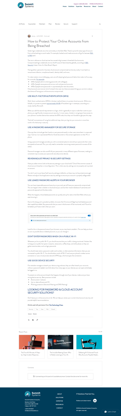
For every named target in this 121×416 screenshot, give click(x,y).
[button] (100, 24)
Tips (37, 309)
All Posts (22, 24)
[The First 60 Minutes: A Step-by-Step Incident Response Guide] (32, 342)
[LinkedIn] (95, 400)
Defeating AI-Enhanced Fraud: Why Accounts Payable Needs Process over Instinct (88, 353)
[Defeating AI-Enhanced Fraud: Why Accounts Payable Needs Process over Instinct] (89, 342)
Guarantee (32, 24)
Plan (50, 24)
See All (100, 331)
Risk (47, 309)
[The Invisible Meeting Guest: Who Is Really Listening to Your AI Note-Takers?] (60, 342)
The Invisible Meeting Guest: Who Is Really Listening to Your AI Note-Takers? (60, 353)
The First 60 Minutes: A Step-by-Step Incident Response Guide (30, 353)
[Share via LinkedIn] (33, 320)
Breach (53, 309)
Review (57, 24)
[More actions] (92, 36)
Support (74, 24)
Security (31, 309)
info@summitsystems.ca (96, 3)
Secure (66, 24)
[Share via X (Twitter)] (28, 320)
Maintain (42, 24)
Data (42, 309)
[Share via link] (37, 320)
